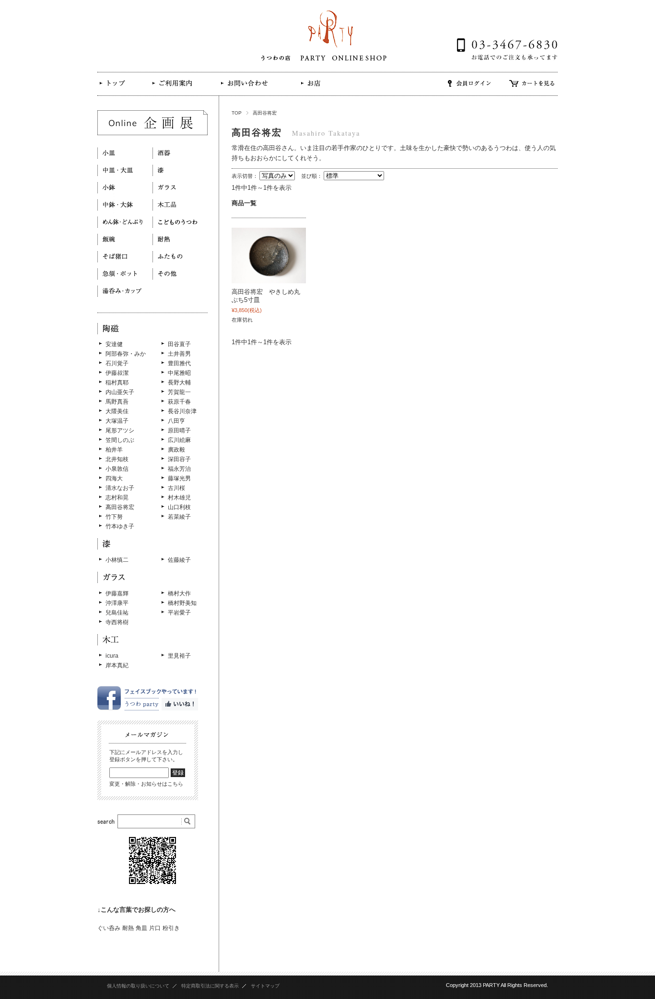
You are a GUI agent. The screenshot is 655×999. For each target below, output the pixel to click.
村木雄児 (179, 497)
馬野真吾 (117, 401)
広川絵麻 (179, 440)
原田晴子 (179, 430)
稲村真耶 (117, 382)
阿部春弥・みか (125, 353)
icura (111, 655)
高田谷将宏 (119, 507)
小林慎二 (117, 560)
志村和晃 (117, 497)
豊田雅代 (179, 363)
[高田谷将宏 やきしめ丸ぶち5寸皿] (269, 255)
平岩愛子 (179, 612)
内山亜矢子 (119, 392)
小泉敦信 (117, 468)
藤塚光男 (179, 478)
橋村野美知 (182, 603)
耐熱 (128, 928)
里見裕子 (179, 655)
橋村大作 (179, 593)
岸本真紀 (117, 665)
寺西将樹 (117, 622)
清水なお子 (119, 488)
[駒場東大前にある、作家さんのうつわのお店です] (117, 90)
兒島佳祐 (117, 612)
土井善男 (179, 353)
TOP (237, 113)
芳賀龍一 (179, 392)
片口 (155, 928)
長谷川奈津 (182, 411)
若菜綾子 (179, 516)
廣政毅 (176, 449)
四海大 (114, 478)
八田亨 (176, 421)
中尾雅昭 (179, 373)
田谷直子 (179, 344)
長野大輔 (179, 382)
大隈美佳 (117, 411)
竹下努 (114, 516)
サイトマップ (265, 985)
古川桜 (176, 488)
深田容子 (179, 459)
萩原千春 (179, 401)
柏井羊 (114, 449)
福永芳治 (179, 468)
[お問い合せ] (243, 90)
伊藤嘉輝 (117, 593)
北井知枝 (117, 459)
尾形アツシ (119, 430)
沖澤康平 (117, 603)
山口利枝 (179, 507)
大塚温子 (117, 421)
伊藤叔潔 (117, 373)
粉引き (171, 928)
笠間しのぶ (119, 440)
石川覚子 (117, 363)
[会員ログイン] (469, 90)
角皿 (141, 928)
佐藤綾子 (179, 560)
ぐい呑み (108, 928)
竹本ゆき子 (119, 526)
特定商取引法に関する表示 (210, 985)
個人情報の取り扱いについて (138, 985)
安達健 (114, 344)
